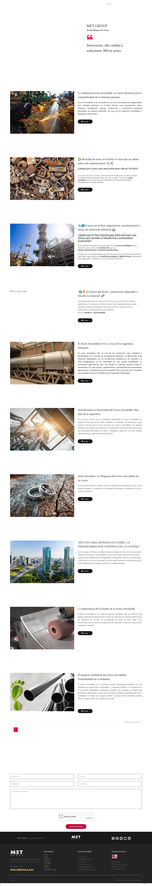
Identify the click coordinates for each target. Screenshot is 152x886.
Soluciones (47, 859)
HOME (52, 4)
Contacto (46, 867)
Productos (47, 861)
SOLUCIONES (67, 4)
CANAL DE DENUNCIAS (122, 4)
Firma (46, 857)
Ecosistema (47, 863)
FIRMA (57, 4)
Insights (46, 865)
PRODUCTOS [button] (79, 4)
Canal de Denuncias (50, 870)
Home (46, 855)
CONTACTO (137, 4)
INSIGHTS (102, 4)
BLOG (110, 4)
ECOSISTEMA (92, 4)
